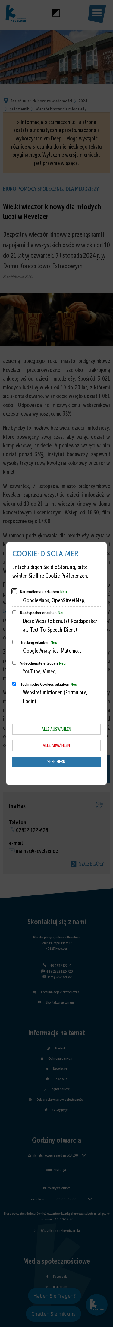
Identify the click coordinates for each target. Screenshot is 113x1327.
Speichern (56, 761)
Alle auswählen (56, 729)
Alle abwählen (56, 745)
